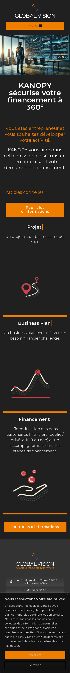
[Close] (67, 595)
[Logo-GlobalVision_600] (35, 5)
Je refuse (35, 665)
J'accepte (35, 655)
